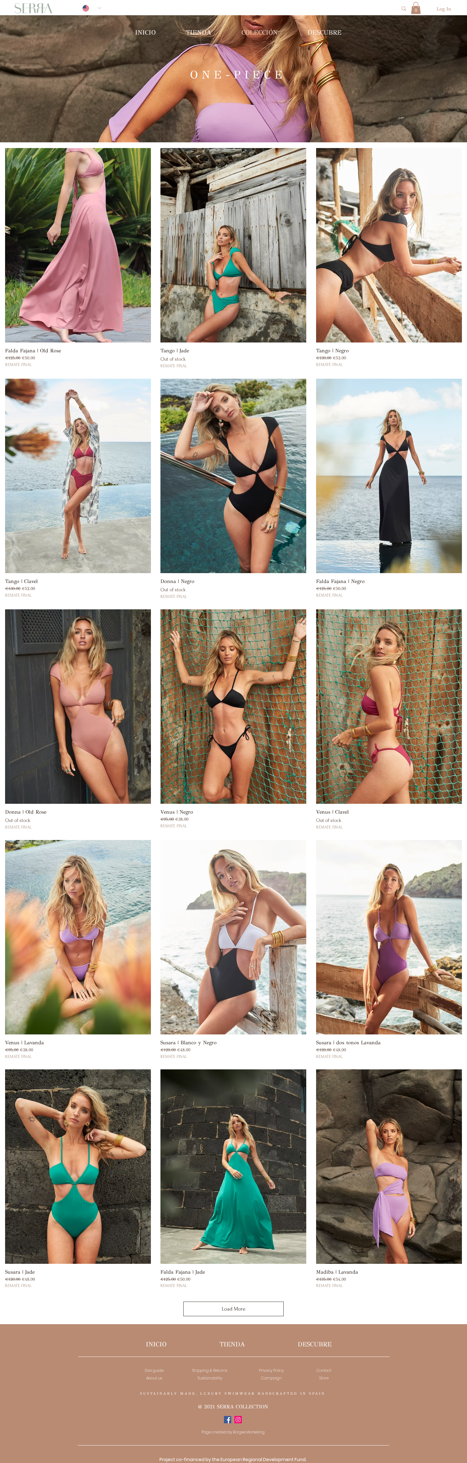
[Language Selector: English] (92, 8)
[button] (416, 8)
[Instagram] (238, 1419)
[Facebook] (227, 1419)
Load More (233, 1309)
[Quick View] (78, 245)
